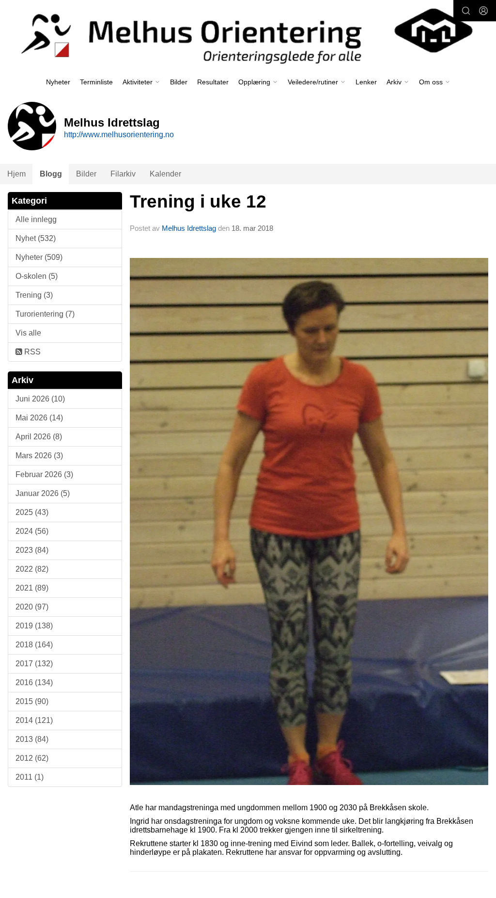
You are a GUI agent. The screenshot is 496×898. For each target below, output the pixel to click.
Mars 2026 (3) (39, 455)
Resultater (213, 82)
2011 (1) (30, 777)
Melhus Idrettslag (189, 228)
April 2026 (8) (39, 437)
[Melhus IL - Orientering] (248, 34)
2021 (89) (32, 588)
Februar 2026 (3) (44, 474)
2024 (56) (32, 531)
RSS (31, 352)
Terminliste (96, 82)
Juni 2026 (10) (40, 399)
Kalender (165, 174)
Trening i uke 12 (198, 201)
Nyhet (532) (36, 238)
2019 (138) (34, 626)
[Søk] (466, 10)
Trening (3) (34, 295)
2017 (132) (34, 663)
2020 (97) (32, 607)
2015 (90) (32, 701)
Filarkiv (123, 174)
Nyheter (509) (39, 257)
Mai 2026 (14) (39, 418)
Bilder (178, 82)
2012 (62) (32, 758)
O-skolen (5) (37, 276)
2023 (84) (32, 550)
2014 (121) (34, 720)
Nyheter (58, 82)
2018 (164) (34, 645)
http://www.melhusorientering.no (119, 134)
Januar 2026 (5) (43, 493)
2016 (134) (34, 682)
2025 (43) (32, 512)
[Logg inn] (483, 10)
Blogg (51, 174)
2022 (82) (32, 569)
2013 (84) (32, 739)
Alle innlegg (36, 219)
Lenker (366, 82)
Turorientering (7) (45, 314)
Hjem (16, 174)
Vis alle (28, 333)
